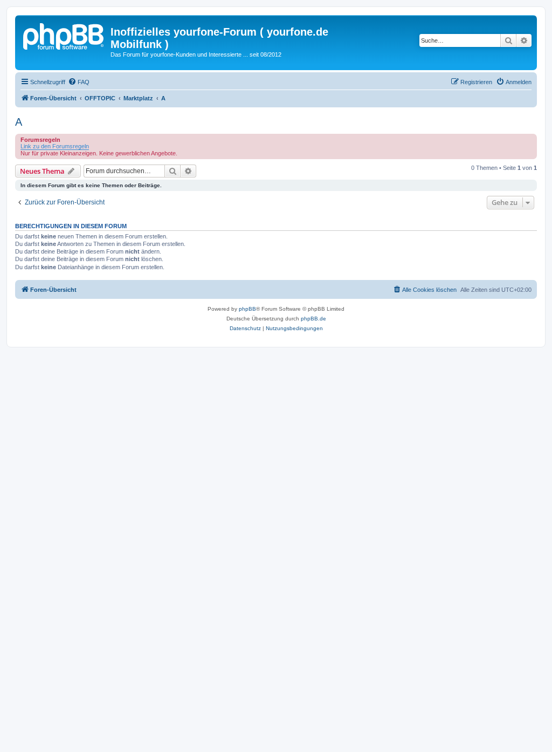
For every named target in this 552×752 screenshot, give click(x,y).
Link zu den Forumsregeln (54, 146)
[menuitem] (78, 82)
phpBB (247, 309)
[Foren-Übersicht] (64, 35)
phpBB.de (313, 319)
